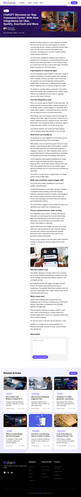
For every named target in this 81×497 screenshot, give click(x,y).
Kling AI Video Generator (58, 467)
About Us (31, 466)
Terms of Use (45, 470)
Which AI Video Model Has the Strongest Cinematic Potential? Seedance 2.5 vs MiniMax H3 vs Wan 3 (14, 435)
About (29, 3)
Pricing (35, 3)
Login (74, 3)
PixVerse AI (57, 475)
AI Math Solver (58, 471)
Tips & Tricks (61, 431)
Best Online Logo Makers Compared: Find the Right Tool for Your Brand (15, 398)
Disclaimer (44, 473)
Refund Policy (45, 477)
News (6, 10)
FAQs (41, 3)
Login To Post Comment (40, 357)
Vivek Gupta (11, 29)
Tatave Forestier (61, 445)
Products (21, 3)
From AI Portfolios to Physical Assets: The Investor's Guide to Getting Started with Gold (64, 435)
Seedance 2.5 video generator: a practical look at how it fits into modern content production (65, 398)
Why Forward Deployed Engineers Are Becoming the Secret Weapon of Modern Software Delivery (40, 398)
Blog (30, 470)
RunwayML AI (58, 478)
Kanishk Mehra (10, 408)
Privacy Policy (45, 466)
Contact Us (32, 480)
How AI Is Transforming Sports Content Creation (40, 435)
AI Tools (9, 393)
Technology (35, 393)
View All (73, 373)
